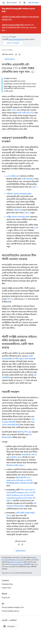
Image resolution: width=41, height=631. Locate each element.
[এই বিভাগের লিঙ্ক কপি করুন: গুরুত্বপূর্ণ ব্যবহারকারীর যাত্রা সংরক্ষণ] (12, 141)
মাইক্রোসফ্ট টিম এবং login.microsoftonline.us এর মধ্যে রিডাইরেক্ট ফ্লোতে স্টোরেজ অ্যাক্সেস (19, 480)
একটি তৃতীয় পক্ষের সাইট (24, 513)
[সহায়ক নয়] (19, 54)
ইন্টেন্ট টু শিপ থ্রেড (24, 432)
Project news (6, 588)
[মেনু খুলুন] (3, 2)
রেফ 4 (9, 299)
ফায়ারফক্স (26, 454)
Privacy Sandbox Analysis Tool (13, 607)
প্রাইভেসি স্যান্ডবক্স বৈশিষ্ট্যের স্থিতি (13, 25)
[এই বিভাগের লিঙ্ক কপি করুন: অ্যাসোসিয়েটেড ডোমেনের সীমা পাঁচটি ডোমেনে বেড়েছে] (29, 259)
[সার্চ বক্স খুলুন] (20, 2)
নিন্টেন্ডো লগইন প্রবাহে (15, 465)
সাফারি (13, 457)
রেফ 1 (34, 187)
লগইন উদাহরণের (27, 179)
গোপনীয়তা (13, 620)
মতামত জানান (10, 59)
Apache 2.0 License (14, 562)
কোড (33, 454)
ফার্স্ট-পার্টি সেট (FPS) (25, 113)
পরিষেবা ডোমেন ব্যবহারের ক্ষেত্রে (18, 194)
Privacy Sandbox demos (10, 611)
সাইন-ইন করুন (33, 3)
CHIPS (14, 110)
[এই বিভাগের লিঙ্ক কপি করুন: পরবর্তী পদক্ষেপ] (21, 392)
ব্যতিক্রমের (18, 210)
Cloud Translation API (16, 39)
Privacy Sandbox (7, 50)
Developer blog (7, 584)
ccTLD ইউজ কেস (12, 176)
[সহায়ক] (16, 54)
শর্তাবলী (4, 620)
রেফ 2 (26, 213)
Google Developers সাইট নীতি (20, 564)
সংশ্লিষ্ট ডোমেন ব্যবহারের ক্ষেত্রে (17, 217)
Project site (6, 597)
